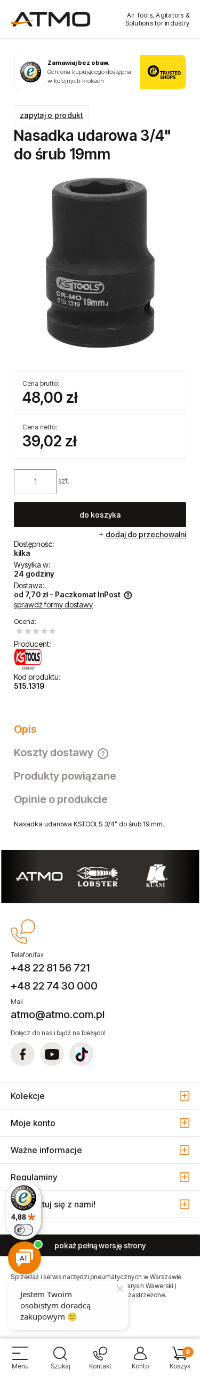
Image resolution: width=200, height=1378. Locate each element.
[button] (20, 1362)
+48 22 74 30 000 (54, 985)
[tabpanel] (100, 824)
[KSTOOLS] (28, 659)
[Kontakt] (100, 1362)
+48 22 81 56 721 (50, 967)
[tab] (100, 729)
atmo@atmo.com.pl (58, 1014)
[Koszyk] (180, 1362)
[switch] (23, 1230)
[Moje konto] (140, 1362)
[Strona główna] (51, 19)
